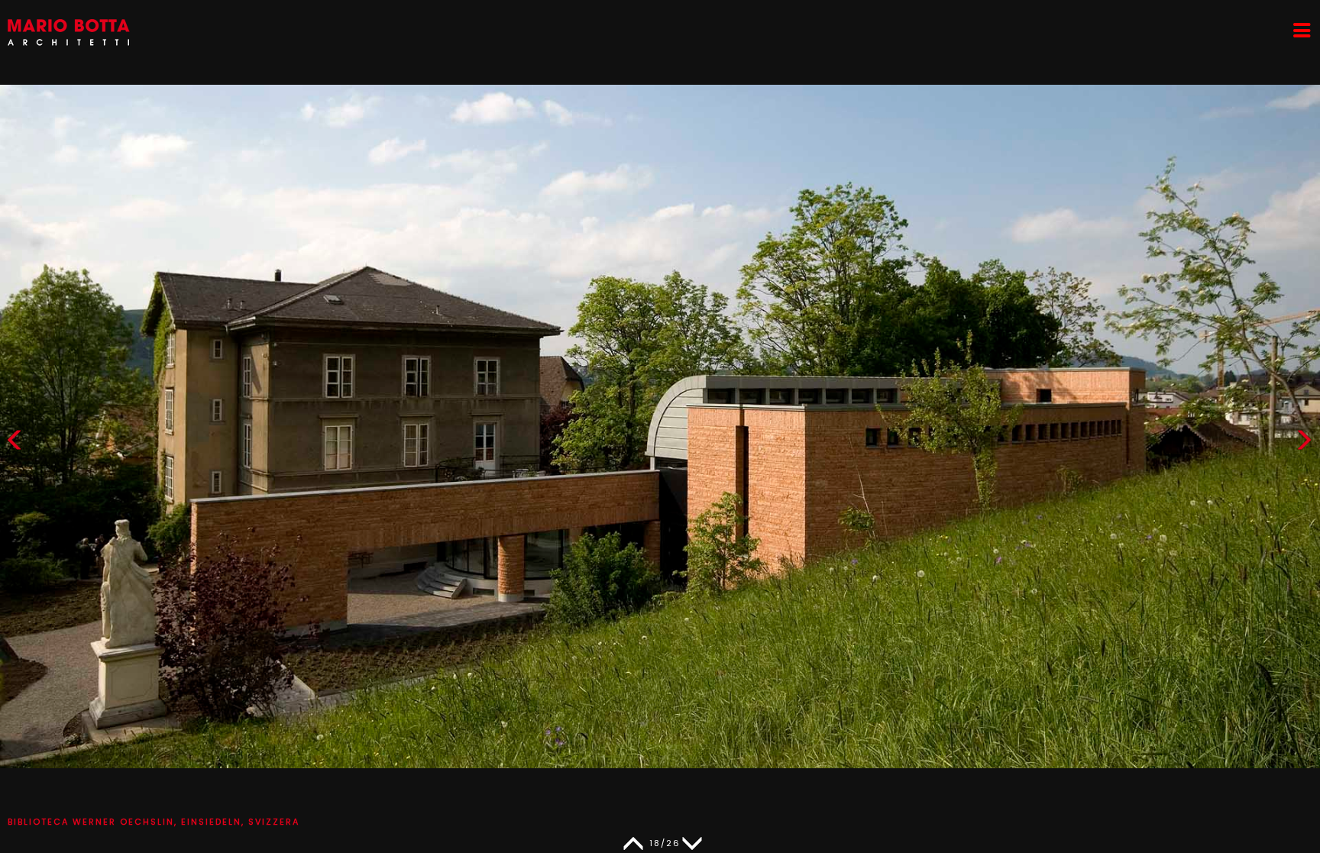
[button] (1304, 443)
